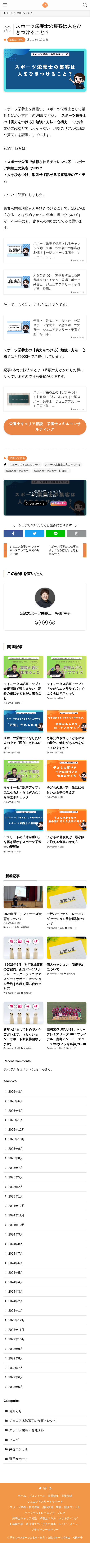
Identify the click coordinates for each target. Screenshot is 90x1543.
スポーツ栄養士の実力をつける (62, 464)
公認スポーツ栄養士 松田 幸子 (45, 613)
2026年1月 (15, 1120)
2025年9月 (15, 1148)
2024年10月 (16, 1225)
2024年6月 (15, 1263)
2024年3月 (15, 1291)
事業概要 (53, 1495)
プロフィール (37, 1495)
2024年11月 (16, 1215)
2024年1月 (15, 1310)
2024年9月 (15, 1234)
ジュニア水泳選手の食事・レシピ (32, 1420)
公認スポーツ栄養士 (17, 470)
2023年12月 (16, 1320)
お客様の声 (16, 1524)
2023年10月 (16, 1339)
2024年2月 (15, 1301)
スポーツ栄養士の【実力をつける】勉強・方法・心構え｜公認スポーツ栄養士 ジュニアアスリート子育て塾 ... (56, 399)
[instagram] (52, 622)
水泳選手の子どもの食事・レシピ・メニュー (53, 1524)
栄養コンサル (16, 39)
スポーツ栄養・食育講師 (26, 1430)
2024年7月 (15, 1253)
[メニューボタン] (5, 5)
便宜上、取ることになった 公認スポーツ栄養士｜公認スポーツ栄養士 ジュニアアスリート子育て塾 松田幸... (56, 327)
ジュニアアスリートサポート (45, 1501)
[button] (13, 533)
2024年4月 (15, 1282)
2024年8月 (15, 1244)
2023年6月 (15, 1377)
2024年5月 (15, 1272)
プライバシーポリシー (45, 1529)
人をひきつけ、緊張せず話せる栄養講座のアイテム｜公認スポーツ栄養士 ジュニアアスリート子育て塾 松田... (56, 281)
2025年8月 (15, 1158)
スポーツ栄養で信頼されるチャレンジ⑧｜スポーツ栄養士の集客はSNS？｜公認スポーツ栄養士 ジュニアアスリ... (57, 250)
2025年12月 (16, 1129)
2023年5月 (15, 1387)
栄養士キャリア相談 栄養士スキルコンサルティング (45, 1518)
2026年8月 (15, 1091)
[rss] (50, 1488)
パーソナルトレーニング (40, 1512)
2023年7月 (15, 1368)
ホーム (22, 1495)
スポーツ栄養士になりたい (25, 464)
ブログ (14, 1439)
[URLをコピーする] (76, 533)
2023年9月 (15, 1349)
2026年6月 (15, 1101)
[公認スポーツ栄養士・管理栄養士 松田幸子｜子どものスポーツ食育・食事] (45, 5)
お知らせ (15, 1411)
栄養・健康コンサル (68, 1507)
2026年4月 (15, 1110)
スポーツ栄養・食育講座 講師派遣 (31, 1507)
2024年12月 (16, 1205)
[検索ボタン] (85, 5)
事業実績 (66, 1495)
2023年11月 (16, 1329)
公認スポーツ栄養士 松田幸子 (51, 470)
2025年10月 (16, 1139)
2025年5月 (15, 1177)
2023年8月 (15, 1358)
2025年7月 (15, 1167)
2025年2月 (15, 1187)
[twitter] (45, 622)
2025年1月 (15, 1196)
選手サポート (18, 1459)
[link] (38, 622)
